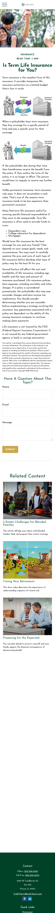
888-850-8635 (32, 875)
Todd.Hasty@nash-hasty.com (27, 894)
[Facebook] (24, 899)
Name (5, 387)
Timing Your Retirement (19, 581)
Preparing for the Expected (21, 637)
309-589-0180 (31, 871)
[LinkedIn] (30, 899)
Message (7, 422)
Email (5, 405)
